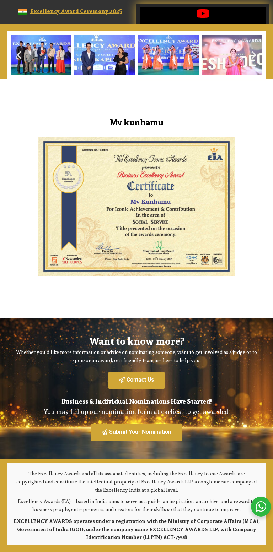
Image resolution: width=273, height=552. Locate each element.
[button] (19, 55)
